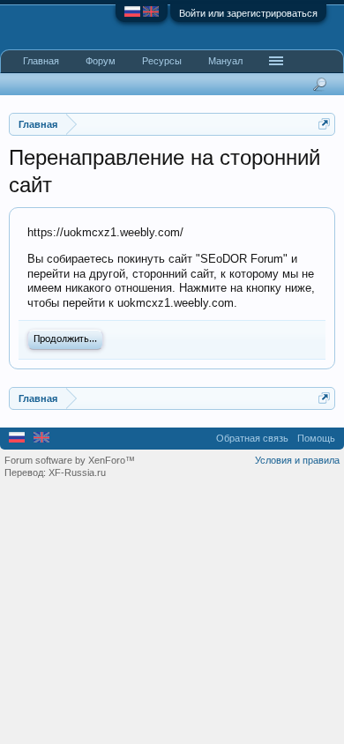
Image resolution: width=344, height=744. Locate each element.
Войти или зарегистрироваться (248, 13)
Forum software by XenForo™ (69, 460)
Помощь (316, 438)
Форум (101, 61)
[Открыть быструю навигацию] (324, 124)
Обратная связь (252, 438)
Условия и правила (297, 460)
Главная (41, 61)
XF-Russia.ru (77, 472)
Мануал (225, 61)
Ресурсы (162, 61)
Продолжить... (65, 339)
